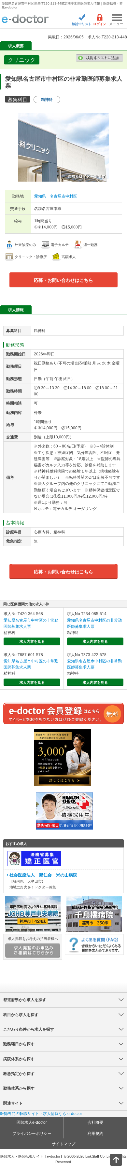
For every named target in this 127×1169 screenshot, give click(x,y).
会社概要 (95, 1122)
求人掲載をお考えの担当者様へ (33, 939)
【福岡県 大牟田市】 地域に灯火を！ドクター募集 (43, 881)
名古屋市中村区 (63, 196)
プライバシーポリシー (31, 1133)
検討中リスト (82, 24)
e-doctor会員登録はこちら (63, 713)
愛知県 (40, 196)
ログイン (99, 24)
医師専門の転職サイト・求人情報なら (41, 1113)
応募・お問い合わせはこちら (63, 280)
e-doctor (25, 19)
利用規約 (95, 1133)
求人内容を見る (32, 641)
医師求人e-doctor (32, 1122)
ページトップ (110, 1159)
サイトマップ (63, 1144)
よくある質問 (94, 944)
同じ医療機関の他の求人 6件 (26, 604)
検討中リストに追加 (99, 58)
